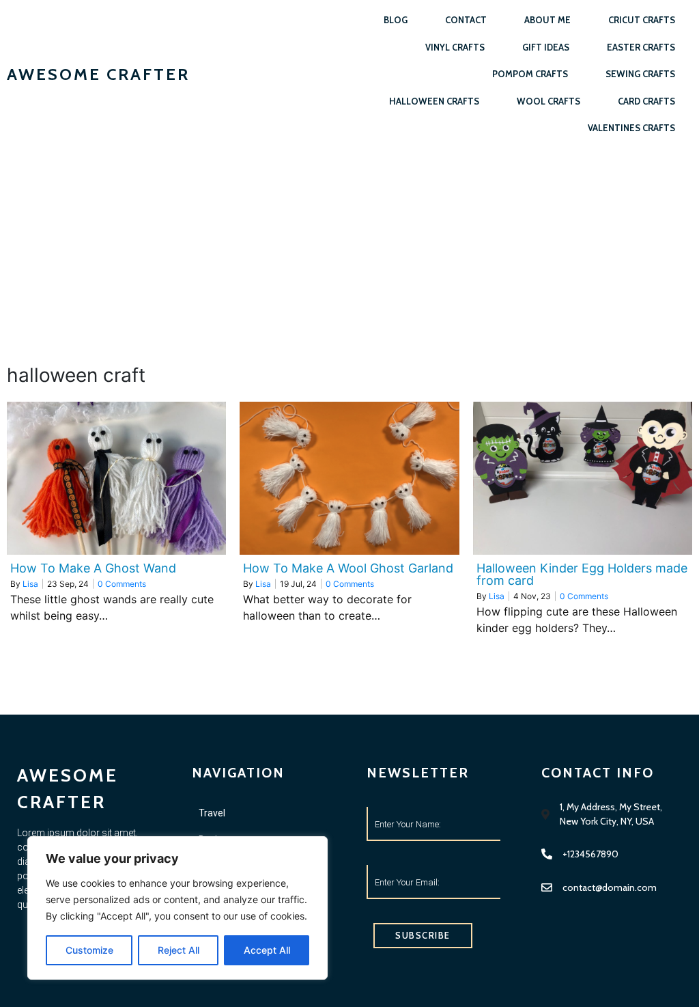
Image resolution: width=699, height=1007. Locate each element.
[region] (177, 908)
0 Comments (122, 584)
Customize (89, 950)
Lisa (30, 584)
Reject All (178, 950)
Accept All (267, 950)
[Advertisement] (349, 251)
